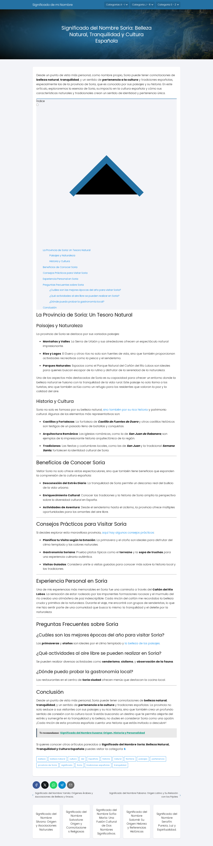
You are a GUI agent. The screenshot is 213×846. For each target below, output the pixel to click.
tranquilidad (120, 765)
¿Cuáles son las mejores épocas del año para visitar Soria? (85, 290)
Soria (79, 765)
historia (106, 758)
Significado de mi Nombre (53, 4)
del (82, 758)
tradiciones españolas (98, 765)
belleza (42, 758)
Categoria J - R (141, 4)
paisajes (143, 758)
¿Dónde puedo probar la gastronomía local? (76, 301)
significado (67, 765)
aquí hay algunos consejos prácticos (128, 532)
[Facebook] (36, 785)
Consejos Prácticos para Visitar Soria (65, 273)
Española (93, 758)
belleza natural (57, 758)
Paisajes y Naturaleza (62, 255)
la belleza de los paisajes (142, 643)
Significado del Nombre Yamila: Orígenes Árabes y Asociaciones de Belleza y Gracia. (64, 794)
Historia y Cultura (59, 261)
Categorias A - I (115, 4)
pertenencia (158, 758)
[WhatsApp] (53, 785)
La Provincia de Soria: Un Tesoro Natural (66, 250)
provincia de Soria (47, 765)
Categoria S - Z (167, 4)
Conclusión (50, 307)
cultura (73, 758)
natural (117, 758)
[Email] (70, 785)
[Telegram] (62, 785)
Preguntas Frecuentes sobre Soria (63, 285)
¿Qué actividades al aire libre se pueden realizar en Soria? (84, 296)
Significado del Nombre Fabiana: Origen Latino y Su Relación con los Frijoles (143, 794)
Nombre (130, 758)
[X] (45, 785)
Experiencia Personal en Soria (60, 279)
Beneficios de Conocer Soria (60, 267)
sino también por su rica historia (125, 410)
